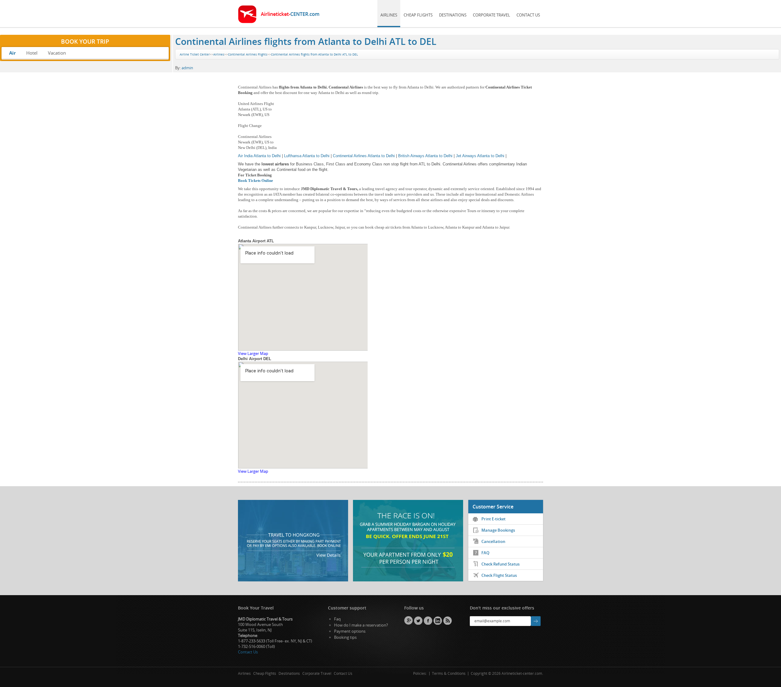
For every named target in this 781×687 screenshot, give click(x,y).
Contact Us (528, 15)
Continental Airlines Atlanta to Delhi (364, 156)
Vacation (57, 53)
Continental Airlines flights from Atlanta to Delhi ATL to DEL (305, 41)
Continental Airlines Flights (247, 54)
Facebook (428, 620)
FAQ (485, 552)
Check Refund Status (500, 564)
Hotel (32, 53)
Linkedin (438, 620)
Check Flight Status (499, 575)
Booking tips (345, 637)
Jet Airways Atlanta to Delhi (480, 156)
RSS (447, 620)
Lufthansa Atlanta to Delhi (306, 156)
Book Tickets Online (255, 180)
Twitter (418, 620)
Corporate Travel (491, 15)
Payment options (349, 631)
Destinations (452, 15)
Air (12, 53)
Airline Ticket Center (195, 54)
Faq (337, 619)
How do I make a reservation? (361, 625)
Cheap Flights (418, 15)
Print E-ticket (493, 519)
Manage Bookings (498, 530)
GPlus (408, 620)
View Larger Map (253, 353)
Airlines (388, 15)
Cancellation (493, 541)
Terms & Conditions (449, 673)
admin (187, 68)
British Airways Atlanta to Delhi (425, 156)
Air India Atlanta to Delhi (259, 156)
